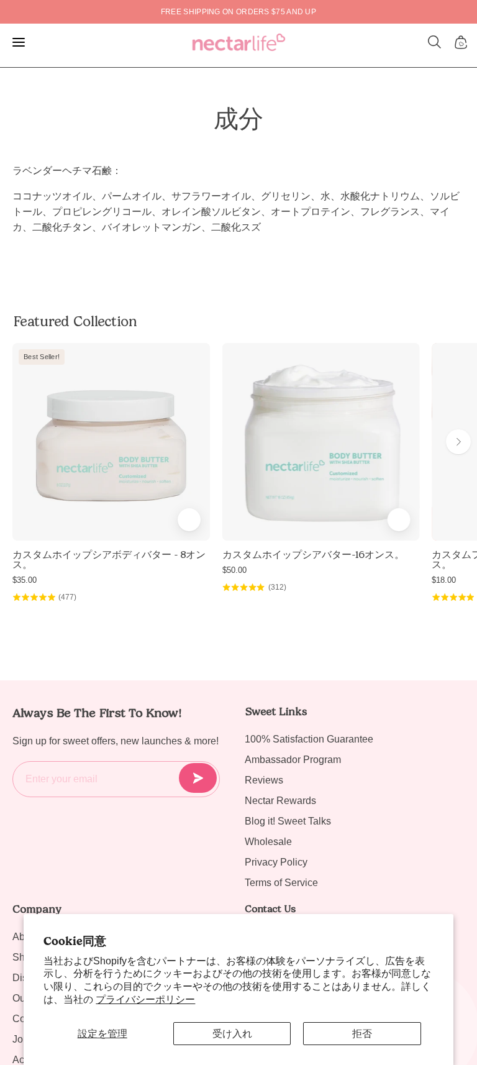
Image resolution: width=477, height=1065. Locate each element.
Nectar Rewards (280, 800)
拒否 (362, 1033)
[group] (238, 12)
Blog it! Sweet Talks (288, 821)
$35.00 (24, 580)
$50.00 (234, 570)
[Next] (458, 441)
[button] (435, 42)
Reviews (264, 780)
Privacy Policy (276, 862)
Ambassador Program (293, 759)
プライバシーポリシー (145, 999)
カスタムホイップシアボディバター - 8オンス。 (109, 560)
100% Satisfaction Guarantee (309, 739)
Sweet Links (276, 711)
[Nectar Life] (238, 42)
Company (36, 909)
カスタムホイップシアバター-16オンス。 (313, 555)
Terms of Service (281, 882)
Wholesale (268, 841)
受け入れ (232, 1033)
